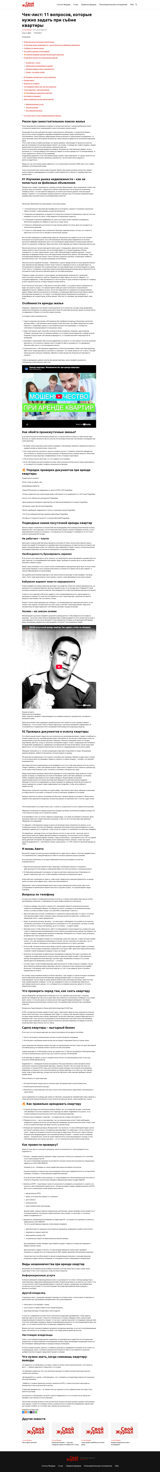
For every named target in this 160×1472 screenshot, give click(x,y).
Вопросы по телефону (32, 83)
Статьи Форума (63, 4)
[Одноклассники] (26, 1412)
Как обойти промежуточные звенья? (37, 51)
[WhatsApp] (36, 1412)
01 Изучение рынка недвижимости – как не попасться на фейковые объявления (52, 45)
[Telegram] (28, 1412)
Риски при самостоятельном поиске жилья (39, 42)
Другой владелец (32, 107)
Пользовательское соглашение (113, 4)
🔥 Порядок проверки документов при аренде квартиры (44, 54)
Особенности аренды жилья (34, 48)
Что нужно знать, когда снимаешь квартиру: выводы (42, 115)
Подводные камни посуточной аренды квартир (41, 58)
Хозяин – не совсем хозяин (35, 72)
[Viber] (33, 1412)
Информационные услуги (35, 104)
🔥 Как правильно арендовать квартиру (38, 93)
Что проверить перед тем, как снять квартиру (40, 87)
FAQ (132, 4)
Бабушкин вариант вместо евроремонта (40, 69)
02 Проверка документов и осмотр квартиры (40, 77)
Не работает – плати (33, 63)
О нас (75, 4)
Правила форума (88, 4)
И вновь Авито (29, 80)
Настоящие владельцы (34, 110)
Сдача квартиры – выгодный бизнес (36, 90)
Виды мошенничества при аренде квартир (39, 99)
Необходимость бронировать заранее (39, 66)
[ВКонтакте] (23, 1412)
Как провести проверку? (32, 96)
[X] (31, 1412)
